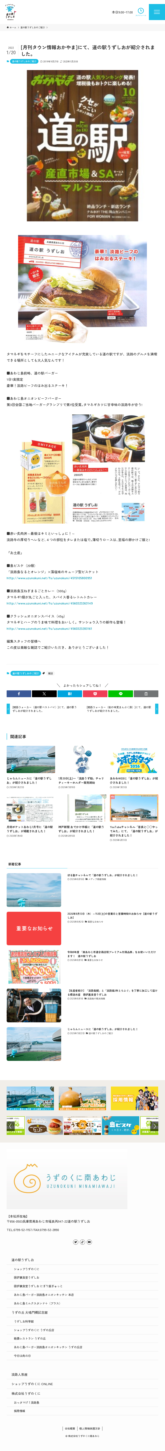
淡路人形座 (19, 1374)
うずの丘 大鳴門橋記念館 (29, 1312)
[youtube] (89, 1242)
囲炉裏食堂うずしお (26, 1277)
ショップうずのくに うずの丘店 (34, 1330)
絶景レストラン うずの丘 (30, 1338)
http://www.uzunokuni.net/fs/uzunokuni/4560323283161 (49, 628)
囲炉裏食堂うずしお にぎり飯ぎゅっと (38, 1286)
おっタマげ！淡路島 (26, 1402)
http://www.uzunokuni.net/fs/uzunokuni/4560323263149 (50, 602)
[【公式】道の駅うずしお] (10, 12)
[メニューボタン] (157, 12)
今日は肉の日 (22, 1355)
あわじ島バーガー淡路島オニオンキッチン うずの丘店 (48, 1347)
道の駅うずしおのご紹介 (24, 61)
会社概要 (70, 1428)
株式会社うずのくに (25, 1393)
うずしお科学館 (24, 1321)
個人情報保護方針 (89, 1428)
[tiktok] (82, 1242)
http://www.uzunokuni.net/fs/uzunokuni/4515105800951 (49, 577)
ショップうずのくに (26, 1269)
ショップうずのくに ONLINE (32, 1383)
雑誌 (50, 673)
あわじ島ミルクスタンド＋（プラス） (38, 1303)
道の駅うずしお (22, 1259)
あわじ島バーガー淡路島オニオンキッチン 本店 (44, 1294)
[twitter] (75, 1242)
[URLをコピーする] (146, 693)
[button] (19, 693)
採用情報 (19, 1411)
